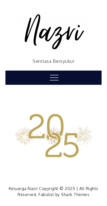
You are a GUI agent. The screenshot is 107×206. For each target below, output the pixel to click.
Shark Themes (75, 194)
